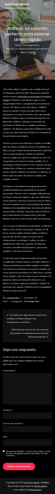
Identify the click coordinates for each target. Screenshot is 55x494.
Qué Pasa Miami (17, 4)
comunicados (12, 297)
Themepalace (40, 486)
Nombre (8, 410)
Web (5, 436)
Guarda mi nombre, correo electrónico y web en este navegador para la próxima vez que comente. (28, 453)
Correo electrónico (13, 423)
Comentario (9, 370)
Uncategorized (31, 301)
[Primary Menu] (45, 4)
